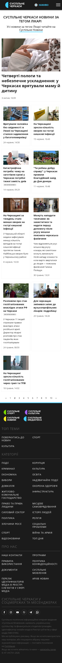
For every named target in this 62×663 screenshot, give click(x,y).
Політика (8, 518)
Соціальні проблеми (39, 525)
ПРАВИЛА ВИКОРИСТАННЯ (12, 562)
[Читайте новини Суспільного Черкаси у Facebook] (4, 612)
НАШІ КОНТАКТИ (12, 555)
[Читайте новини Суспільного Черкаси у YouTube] (17, 612)
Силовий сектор (13, 512)
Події (5, 462)
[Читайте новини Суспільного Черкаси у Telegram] (30, 612)
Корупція (38, 462)
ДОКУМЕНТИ (9, 569)
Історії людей (41, 512)
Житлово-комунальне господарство (11, 494)
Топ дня (37, 538)
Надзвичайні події (45, 480)
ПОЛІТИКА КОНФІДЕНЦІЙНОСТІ (44, 562)
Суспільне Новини (31, 30)
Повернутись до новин (13, 439)
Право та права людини (12, 505)
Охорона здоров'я (45, 485)
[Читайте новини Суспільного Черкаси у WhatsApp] (37, 612)
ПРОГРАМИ (39, 555)
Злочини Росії (11, 523)
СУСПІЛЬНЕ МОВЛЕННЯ (39, 571)
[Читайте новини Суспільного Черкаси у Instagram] (11, 612)
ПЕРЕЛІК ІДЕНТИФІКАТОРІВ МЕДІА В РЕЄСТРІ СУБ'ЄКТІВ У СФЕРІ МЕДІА (13, 584)
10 (51, 398)
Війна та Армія (42, 532)
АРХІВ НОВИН (40, 578)
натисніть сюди (48, 649)
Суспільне (10, 646)
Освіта (36, 474)
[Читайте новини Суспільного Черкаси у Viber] (24, 612)
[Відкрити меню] (59, 5)
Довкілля (8, 485)
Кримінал (8, 468)
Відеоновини (11, 538)
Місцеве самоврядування (44, 505)
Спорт (36, 437)
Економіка (9, 474)
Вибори (7, 480)
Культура (8, 446)
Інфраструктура (43, 491)
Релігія (36, 518)
